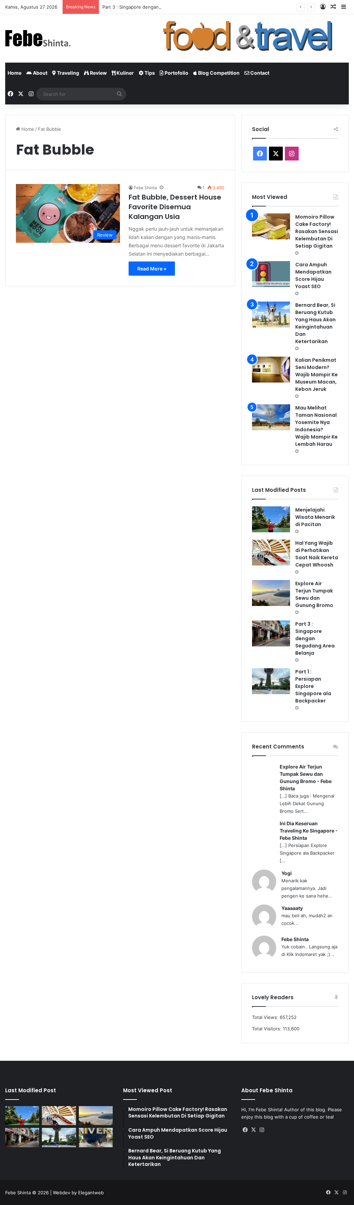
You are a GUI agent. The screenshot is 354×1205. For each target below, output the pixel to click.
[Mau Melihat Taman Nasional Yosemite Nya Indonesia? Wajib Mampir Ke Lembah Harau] (271, 417)
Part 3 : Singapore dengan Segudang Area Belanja (156, 7)
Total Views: (266, 1017)
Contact (259, 73)
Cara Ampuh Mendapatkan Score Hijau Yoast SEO (313, 275)
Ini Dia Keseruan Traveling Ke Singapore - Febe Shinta (309, 830)
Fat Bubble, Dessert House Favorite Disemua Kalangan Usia (175, 206)
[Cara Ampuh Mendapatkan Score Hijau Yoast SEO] (271, 274)
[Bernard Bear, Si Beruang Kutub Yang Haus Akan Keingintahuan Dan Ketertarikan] (271, 315)
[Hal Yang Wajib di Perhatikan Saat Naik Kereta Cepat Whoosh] (271, 552)
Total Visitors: (267, 1028)
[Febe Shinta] (38, 38)
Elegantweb (91, 1192)
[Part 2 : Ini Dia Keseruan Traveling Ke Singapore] (96, 1137)
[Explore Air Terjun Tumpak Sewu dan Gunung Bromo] (271, 593)
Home (14, 73)
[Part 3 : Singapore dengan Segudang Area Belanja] (271, 633)
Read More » (151, 269)
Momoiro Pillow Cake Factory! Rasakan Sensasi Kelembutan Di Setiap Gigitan (316, 231)
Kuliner (124, 73)
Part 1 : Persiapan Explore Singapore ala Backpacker (313, 686)
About (39, 73)
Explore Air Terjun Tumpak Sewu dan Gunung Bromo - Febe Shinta (306, 777)
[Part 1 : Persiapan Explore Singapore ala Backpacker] (271, 681)
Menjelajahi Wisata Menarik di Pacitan (315, 517)
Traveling (67, 73)
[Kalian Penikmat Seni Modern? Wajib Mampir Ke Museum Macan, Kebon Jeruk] (271, 370)
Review (98, 73)
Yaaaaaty (292, 908)
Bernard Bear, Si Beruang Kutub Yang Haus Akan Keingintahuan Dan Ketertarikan (315, 323)
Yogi (286, 873)
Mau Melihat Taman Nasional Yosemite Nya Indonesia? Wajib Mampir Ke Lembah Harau (316, 426)
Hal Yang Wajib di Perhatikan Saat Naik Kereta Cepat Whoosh (316, 554)
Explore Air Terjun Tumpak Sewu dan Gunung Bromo (314, 594)
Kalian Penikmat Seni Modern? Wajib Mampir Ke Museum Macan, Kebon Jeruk (316, 375)
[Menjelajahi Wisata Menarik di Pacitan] (271, 519)
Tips (149, 73)
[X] (254, 1130)
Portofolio (176, 73)
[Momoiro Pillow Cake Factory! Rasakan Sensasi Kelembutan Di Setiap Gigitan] (271, 226)
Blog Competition (218, 73)
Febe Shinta (145, 187)
